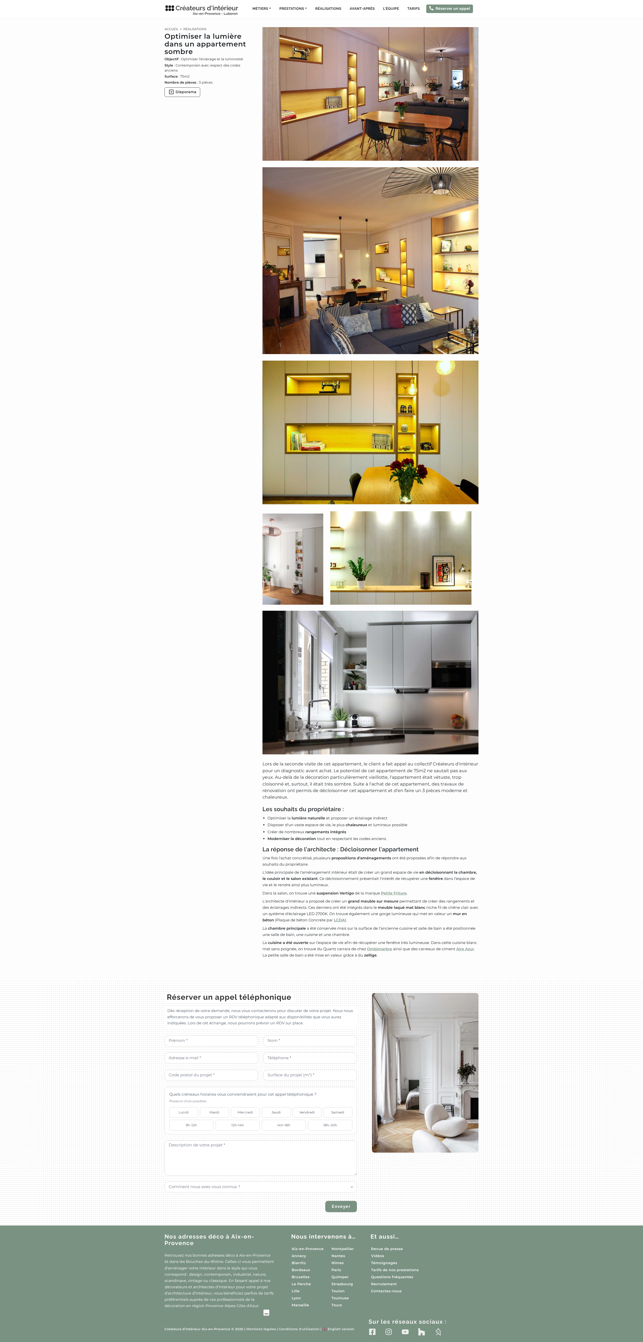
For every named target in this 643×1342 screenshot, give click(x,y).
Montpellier (343, 1249)
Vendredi (307, 1112)
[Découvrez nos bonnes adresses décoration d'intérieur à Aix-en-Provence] (217, 1313)
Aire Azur (465, 948)
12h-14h (237, 1125)
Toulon (338, 1291)
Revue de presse (387, 1249)
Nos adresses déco (209, 1240)
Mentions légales (261, 1329)
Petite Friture (394, 893)
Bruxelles (301, 1277)
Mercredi (245, 1112)
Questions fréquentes (392, 1277)
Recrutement (384, 1284)
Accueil (171, 29)
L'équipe (391, 9)
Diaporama (186, 92)
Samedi (337, 1112)
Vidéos (377, 1256)
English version (338, 1329)
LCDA (339, 920)
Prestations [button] (291, 9)
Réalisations (328, 9)
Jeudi (276, 1112)
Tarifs (413, 9)
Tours (337, 1305)
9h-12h (191, 1125)
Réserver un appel (453, 8)
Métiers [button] (260, 9)
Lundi (184, 1112)
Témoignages (384, 1263)
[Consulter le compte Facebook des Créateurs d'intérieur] (372, 1331)
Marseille (300, 1305)
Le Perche (301, 1284)
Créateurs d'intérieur (207, 10)
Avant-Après (362, 9)
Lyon (296, 1298)
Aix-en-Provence (308, 1249)
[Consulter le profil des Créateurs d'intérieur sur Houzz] (421, 1331)
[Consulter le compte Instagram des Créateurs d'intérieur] (388, 1331)
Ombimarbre (379, 948)
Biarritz (299, 1263)
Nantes (338, 1256)
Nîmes (338, 1263)
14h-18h (283, 1125)
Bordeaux (301, 1270)
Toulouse (340, 1298)
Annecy (299, 1256)
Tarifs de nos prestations (395, 1270)
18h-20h (330, 1125)
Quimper (340, 1277)
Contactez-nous (386, 1291)
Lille (296, 1291)
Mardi (214, 1112)
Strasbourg (342, 1284)
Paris (336, 1270)
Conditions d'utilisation (299, 1329)
